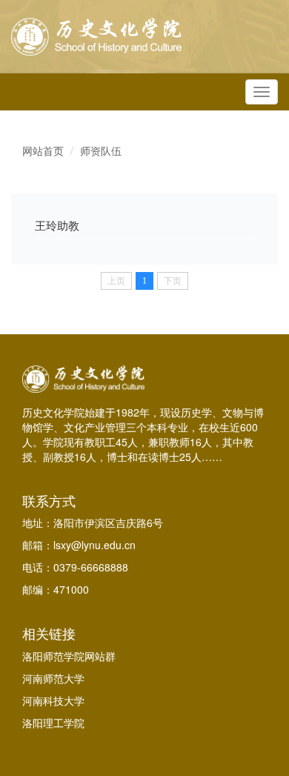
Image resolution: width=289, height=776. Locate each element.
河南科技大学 (53, 700)
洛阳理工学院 (53, 722)
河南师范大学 (53, 678)
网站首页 (43, 150)
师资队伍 (101, 150)
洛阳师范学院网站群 (69, 656)
